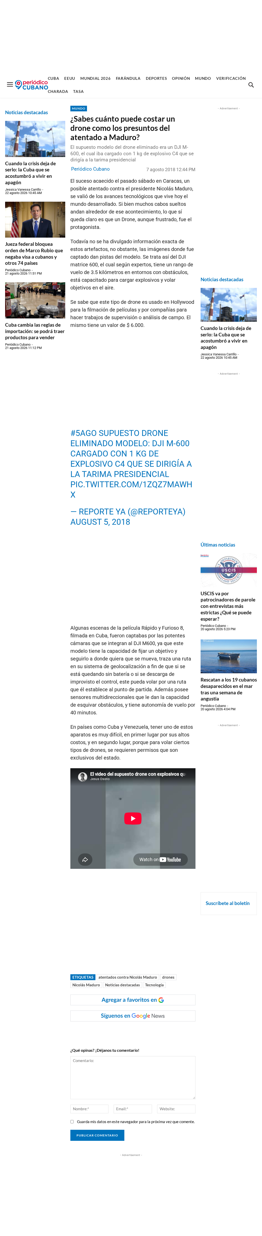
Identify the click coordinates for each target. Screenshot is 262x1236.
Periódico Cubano (17, 270)
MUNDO (78, 108)
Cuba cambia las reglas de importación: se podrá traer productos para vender (35, 331)
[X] (134, 1032)
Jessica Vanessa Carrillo (23, 189)
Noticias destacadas (122, 984)
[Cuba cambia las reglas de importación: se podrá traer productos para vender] (35, 300)
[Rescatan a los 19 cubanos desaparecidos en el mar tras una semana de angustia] (229, 656)
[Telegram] (158, 1032)
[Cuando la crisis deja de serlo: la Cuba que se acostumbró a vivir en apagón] (35, 139)
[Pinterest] (146, 1032)
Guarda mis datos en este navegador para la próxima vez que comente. (136, 1121)
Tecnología (154, 984)
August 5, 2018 (100, 522)
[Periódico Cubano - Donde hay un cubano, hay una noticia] (31, 85)
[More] (170, 1032)
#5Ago (83, 433)
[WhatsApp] (123, 1032)
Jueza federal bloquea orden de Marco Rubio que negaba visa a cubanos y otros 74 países (34, 253)
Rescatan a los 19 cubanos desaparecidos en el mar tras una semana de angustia (229, 689)
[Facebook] (111, 1032)
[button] (251, 85)
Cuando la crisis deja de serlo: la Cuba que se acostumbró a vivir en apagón (30, 172)
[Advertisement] (131, 36)
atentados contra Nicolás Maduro (128, 977)
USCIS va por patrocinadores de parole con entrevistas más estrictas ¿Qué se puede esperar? (228, 606)
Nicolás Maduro (86, 984)
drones (168, 977)
